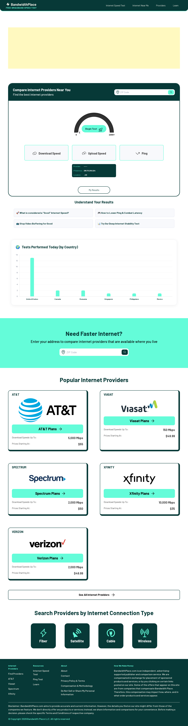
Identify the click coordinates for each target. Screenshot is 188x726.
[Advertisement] (94, 48)
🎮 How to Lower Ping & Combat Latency (120, 212)
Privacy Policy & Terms (73, 680)
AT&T (11, 678)
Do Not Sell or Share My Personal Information (78, 692)
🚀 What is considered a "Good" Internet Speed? (42, 212)
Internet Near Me (140, 5)
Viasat (11, 683)
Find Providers (15, 673)
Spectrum (13, 688)
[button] (171, 92)
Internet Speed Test (115, 5)
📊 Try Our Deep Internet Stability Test (118, 223)
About (64, 670)
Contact (65, 675)
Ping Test (38, 679)
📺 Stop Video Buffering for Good (34, 223)
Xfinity (11, 693)
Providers (161, 5)
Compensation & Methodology (77, 685)
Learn (175, 5)
